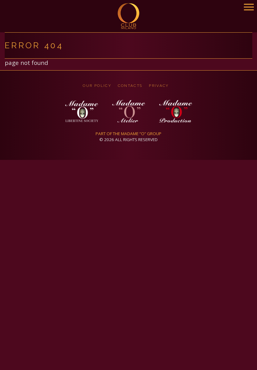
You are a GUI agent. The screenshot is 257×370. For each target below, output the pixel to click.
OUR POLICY (97, 85)
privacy (159, 85)
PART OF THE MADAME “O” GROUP (128, 133)
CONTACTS (130, 85)
